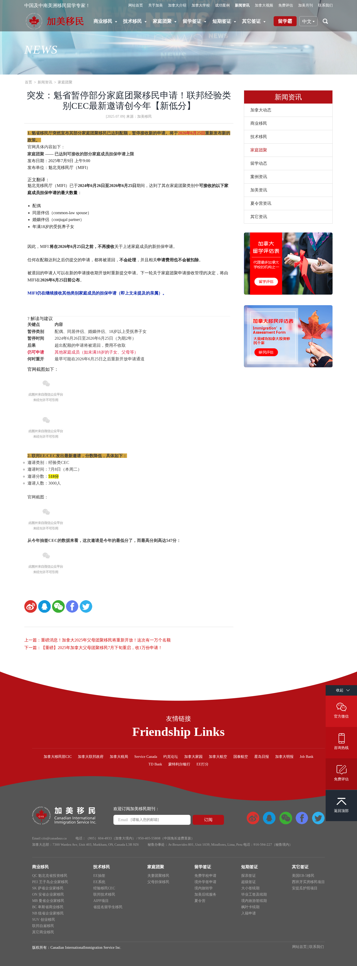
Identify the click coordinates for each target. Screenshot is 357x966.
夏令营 (199, 901)
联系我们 (325, 5)
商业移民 (103, 21)
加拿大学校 (201, 5)
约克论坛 (170, 757)
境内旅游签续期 (254, 901)
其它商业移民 (43, 932)
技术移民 (132, 21)
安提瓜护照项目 (305, 888)
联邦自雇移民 (43, 926)
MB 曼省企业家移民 (48, 901)
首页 (28, 82)
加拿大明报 (284, 757)
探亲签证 (248, 876)
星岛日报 (261, 757)
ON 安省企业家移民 (48, 894)
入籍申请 (248, 913)
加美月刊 (305, 5)
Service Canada (145, 757)
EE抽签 (99, 876)
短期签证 (221, 21)
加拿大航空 (218, 757)
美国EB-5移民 (303, 876)
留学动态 (258, 163)
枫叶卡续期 (250, 907)
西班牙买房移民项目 (308, 882)
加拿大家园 (193, 757)
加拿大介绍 (177, 5)
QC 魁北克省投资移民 (49, 876)
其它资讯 (258, 216)
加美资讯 (258, 190)
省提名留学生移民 (108, 907)
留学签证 (192, 21)
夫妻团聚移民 (158, 876)
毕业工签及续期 (254, 894)
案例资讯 (258, 176)
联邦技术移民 (104, 894)
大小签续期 (250, 888)
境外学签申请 (205, 882)
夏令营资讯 (260, 203)
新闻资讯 (242, 5)
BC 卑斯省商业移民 (48, 907)
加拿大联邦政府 (90, 757)
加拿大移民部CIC (58, 757)
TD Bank (155, 764)
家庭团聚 (162, 21)
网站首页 (135, 5)
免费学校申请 (205, 876)
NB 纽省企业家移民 (48, 913)
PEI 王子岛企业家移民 (50, 882)
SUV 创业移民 (43, 920)
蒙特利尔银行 (179, 764)
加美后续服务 (205, 894)
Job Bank (306, 757)
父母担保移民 (158, 882)
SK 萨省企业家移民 (48, 888)
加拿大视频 (264, 5)
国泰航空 (240, 757)
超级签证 (248, 882)
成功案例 (222, 5)
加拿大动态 (260, 110)
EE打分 (203, 764)
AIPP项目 (101, 901)
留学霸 (285, 21)
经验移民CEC (104, 888)
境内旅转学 (203, 888)
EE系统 (99, 882)
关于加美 (155, 5)
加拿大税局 (119, 757)
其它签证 (251, 21)
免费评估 (285, 5)
